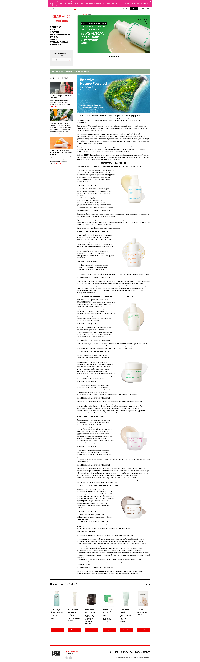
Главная (79, 14)
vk (66, 657)
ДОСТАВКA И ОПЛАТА (142, 652)
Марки (53, 39)
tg (70, 657)
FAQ (131, 652)
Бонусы (54, 37)
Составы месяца (59, 42)
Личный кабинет (144, 8)
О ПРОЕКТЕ (114, 652)
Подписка (55, 27)
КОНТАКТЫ (124, 652)
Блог (52, 29)
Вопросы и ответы (60, 34)
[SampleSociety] (61, 18)
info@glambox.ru (71, 651)
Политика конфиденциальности (141, 657)
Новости (55, 32)
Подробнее (53, 106)
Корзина (125, 8)
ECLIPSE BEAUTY (57, 44)
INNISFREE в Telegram (81, 71)
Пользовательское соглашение (124, 657)
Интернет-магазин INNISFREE (62, 71)
